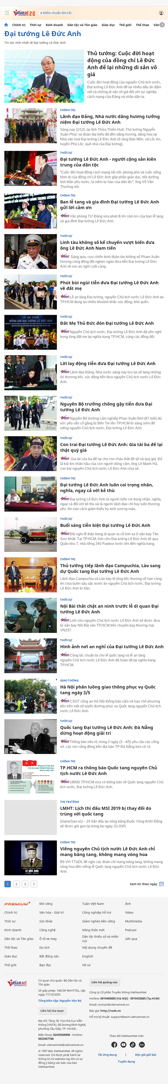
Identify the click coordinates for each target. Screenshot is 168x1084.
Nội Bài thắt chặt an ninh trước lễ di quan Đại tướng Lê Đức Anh (109, 609)
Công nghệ (47, 930)
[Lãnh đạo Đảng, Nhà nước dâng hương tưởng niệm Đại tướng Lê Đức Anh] (30, 125)
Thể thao (142, 24)
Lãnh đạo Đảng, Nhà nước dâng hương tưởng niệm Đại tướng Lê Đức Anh (110, 119)
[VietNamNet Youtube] (123, 1047)
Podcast (130, 930)
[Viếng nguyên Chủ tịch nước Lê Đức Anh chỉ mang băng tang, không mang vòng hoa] (30, 858)
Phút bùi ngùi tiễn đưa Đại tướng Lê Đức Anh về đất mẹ (109, 285)
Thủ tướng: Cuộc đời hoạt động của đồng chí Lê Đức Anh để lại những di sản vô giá (122, 63)
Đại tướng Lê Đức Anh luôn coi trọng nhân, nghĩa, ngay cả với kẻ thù (106, 487)
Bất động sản (49, 956)
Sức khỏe (45, 921)
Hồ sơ (86, 965)
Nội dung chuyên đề (97, 947)
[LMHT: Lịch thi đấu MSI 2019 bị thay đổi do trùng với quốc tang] (30, 817)
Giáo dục (108, 24)
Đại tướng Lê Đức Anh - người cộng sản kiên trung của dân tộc (108, 162)
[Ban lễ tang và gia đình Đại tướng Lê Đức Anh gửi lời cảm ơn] (30, 211)
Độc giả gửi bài (145, 1055)
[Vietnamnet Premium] (17, 906)
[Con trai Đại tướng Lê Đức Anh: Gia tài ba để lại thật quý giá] (30, 453)
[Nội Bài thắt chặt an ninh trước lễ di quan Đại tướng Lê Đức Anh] (30, 615)
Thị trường (69, 801)
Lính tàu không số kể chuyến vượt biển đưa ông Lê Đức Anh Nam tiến (107, 245)
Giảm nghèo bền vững (98, 921)
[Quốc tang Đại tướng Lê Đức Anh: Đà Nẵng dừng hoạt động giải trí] (30, 736)
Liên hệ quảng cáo (104, 982)
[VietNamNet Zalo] (142, 1047)
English (87, 956)
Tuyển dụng (126, 1061)
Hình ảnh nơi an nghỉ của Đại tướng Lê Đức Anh (112, 647)
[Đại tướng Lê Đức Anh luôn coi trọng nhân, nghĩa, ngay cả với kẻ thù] (30, 494)
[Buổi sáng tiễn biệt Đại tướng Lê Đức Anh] (30, 534)
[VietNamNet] (6, 25)
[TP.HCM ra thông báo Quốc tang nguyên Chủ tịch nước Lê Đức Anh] (30, 776)
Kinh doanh (54, 24)
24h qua (131, 939)
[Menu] (7, 13)
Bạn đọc (45, 965)
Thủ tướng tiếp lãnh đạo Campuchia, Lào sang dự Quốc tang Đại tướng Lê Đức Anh (110, 568)
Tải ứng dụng (107, 1055)
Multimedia (133, 921)
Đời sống (45, 904)
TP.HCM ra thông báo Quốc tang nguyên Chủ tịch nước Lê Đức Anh (108, 770)
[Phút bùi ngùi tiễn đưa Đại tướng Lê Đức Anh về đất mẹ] (30, 291)
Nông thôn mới (93, 930)
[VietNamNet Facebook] (114, 1047)
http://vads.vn (110, 1011)
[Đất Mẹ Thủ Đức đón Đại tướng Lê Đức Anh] (30, 332)
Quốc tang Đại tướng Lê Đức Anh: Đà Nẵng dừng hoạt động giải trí (106, 730)
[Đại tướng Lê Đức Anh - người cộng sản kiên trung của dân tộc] (30, 168)
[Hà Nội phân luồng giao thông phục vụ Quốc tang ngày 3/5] (30, 696)
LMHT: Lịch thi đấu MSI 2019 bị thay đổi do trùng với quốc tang (105, 811)
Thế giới (125, 24)
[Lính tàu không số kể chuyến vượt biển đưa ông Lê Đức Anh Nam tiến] (30, 251)
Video (129, 912)
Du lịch (44, 947)
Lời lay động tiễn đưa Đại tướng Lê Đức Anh (108, 363)
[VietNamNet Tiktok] (133, 1047)
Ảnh (128, 904)
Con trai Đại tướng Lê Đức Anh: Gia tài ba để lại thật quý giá (111, 447)
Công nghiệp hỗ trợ (96, 912)
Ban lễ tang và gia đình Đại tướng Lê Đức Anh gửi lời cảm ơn (109, 204)
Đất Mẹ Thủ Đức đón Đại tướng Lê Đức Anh (107, 323)
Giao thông (69, 680)
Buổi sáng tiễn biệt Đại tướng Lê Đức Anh (105, 525)
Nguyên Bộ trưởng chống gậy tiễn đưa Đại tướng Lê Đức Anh (106, 407)
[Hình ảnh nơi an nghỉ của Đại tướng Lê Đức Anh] (30, 655)
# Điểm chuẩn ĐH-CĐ (55, 13)
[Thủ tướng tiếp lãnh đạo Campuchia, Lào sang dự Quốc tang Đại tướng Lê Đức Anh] (30, 574)
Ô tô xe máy (48, 939)
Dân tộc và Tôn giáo (82, 24)
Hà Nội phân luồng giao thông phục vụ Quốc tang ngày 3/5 (108, 690)
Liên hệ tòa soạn (52, 1011)
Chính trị (18, 24)
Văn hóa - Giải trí (51, 912)
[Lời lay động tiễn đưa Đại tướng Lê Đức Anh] (30, 372)
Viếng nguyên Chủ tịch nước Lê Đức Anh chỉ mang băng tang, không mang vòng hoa (107, 851)
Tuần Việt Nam (93, 904)
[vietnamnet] (24, 15)
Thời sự (35, 24)
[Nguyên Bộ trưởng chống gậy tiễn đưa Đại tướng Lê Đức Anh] (30, 413)
